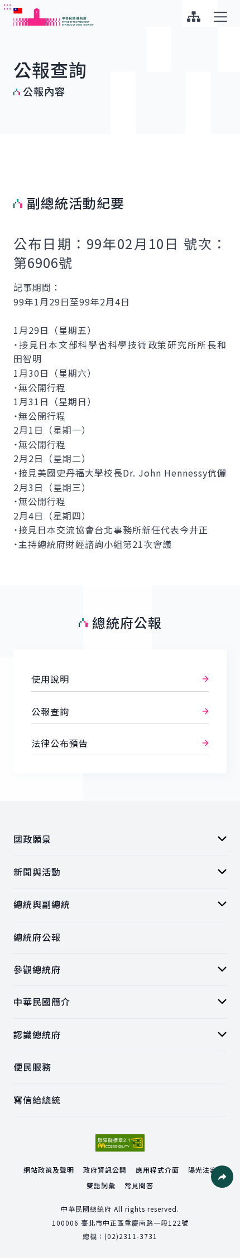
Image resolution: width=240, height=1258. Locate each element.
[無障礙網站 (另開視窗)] (120, 1143)
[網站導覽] (193, 17)
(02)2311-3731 (130, 1236)
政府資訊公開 (105, 1169)
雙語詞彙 (101, 1185)
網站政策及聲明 (48, 1169)
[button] (222, 1176)
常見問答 (138, 1185)
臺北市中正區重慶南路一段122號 (135, 1222)
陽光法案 (202, 1169)
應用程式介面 (157, 1169)
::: (7, 6)
